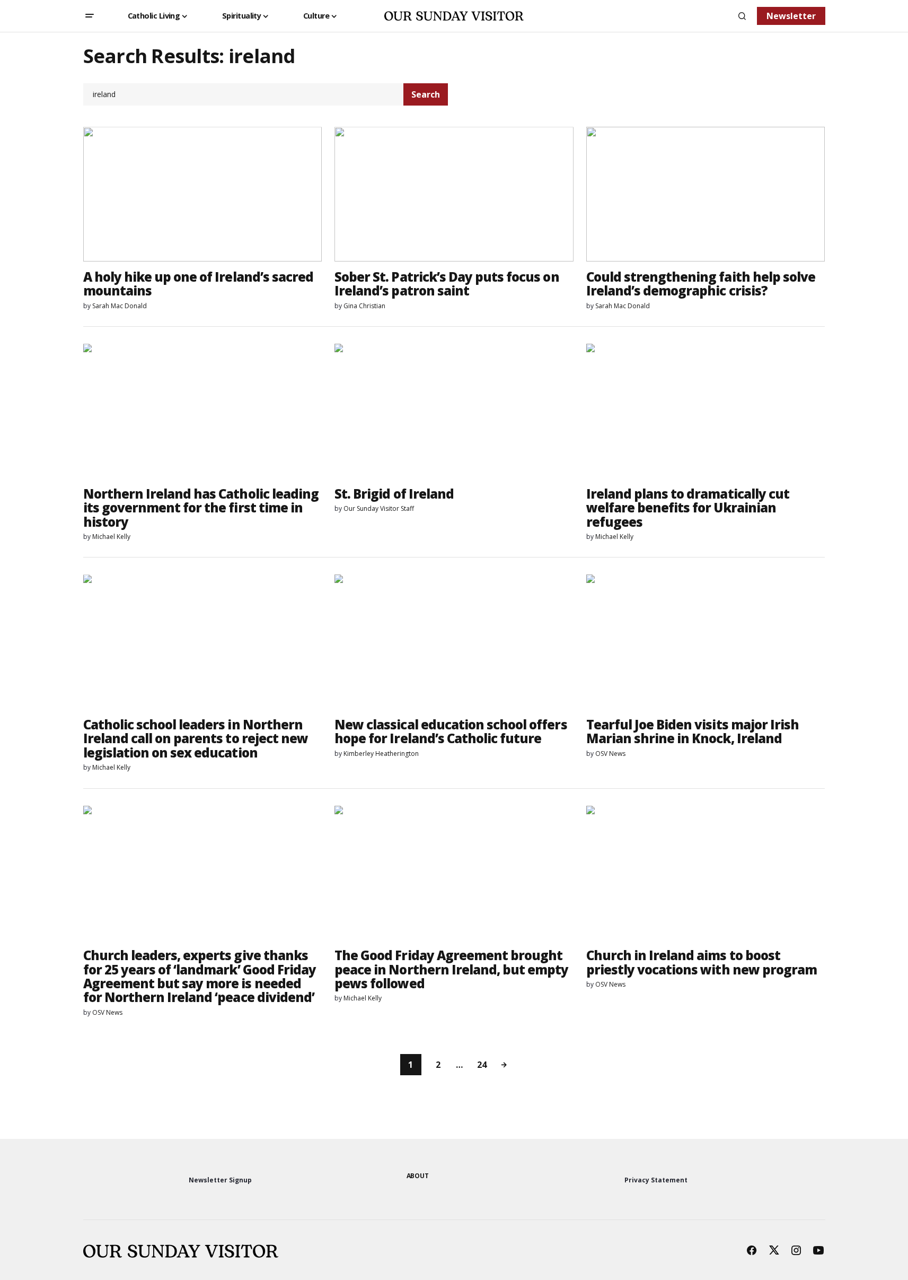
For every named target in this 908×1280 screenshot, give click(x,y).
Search (425, 94)
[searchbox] (243, 94)
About (418, 1175)
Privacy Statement (655, 1180)
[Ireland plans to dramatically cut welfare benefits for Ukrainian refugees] (705, 411)
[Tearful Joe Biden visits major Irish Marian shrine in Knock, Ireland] (705, 641)
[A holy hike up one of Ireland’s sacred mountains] (202, 194)
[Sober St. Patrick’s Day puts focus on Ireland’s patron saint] (454, 194)
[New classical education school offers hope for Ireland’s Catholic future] (454, 641)
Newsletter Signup (220, 1180)
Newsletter (791, 16)
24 (482, 1064)
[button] (89, 16)
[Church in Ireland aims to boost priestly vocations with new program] (705, 873)
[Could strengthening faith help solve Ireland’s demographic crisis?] (705, 194)
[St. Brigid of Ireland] (454, 411)
